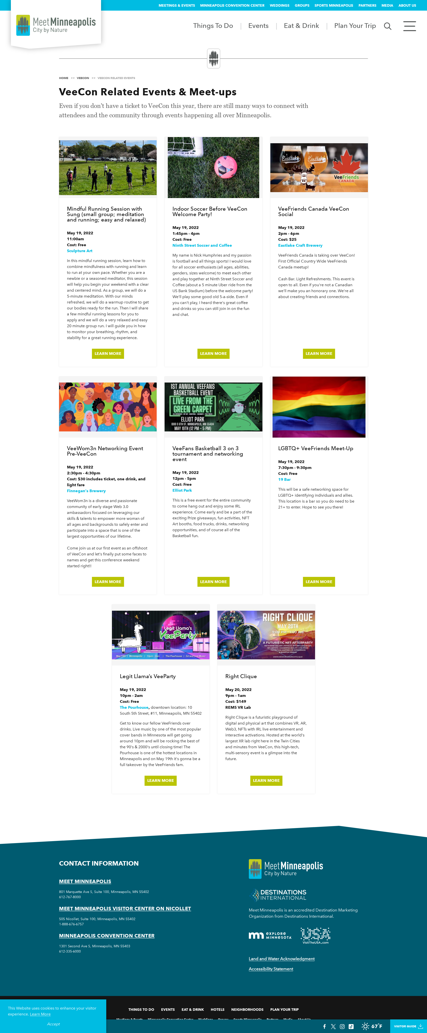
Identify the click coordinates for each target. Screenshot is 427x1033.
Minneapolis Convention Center (232, 5)
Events (258, 25)
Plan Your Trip (355, 25)
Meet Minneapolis (85, 881)
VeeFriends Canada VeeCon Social (313, 211)
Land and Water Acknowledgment (282, 958)
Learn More (108, 353)
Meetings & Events (177, 5)
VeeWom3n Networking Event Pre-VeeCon (105, 451)
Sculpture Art (79, 250)
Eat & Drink (301, 25)
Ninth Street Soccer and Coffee (202, 245)
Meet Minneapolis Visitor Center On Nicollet (125, 908)
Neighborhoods (247, 1010)
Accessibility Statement (271, 968)
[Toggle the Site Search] (387, 26)
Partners (367, 5)
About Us (407, 5)
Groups (302, 5)
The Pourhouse (134, 707)
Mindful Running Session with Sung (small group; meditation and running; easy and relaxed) (106, 214)
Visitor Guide (405, 1026)
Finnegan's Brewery (86, 490)
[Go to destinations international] (277, 895)
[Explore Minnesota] (270, 935)
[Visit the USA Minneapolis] (315, 936)
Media (387, 5)
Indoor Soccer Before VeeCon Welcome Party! (209, 211)
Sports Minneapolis (334, 5)
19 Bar (284, 479)
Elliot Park (182, 490)
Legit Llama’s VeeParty (148, 676)
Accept (53, 1024)
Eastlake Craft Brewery (300, 245)
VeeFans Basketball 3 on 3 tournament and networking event (207, 454)
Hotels (217, 1010)
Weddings (279, 5)
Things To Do (213, 25)
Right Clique (241, 676)
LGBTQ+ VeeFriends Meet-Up (315, 448)
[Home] (56, 25)
